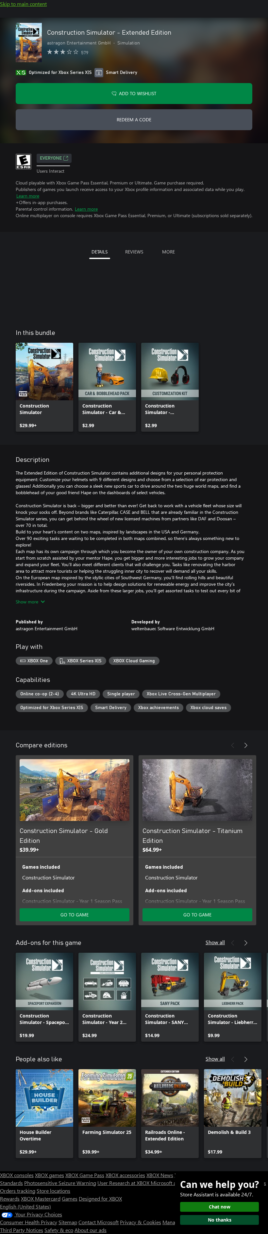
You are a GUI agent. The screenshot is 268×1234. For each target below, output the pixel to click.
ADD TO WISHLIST (137, 93)
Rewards (10, 1198)
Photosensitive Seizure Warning (60, 1182)
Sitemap (68, 1222)
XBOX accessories (125, 1175)
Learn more (27, 196)
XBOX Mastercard (40, 1198)
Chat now (219, 1207)
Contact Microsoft (98, 1222)
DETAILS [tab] (100, 252)
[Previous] (232, 745)
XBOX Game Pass (84, 1175)
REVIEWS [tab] (134, 252)
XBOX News (159, 1175)
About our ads (91, 1229)
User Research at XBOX (124, 1182)
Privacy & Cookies (140, 1222)
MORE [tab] (168, 252)
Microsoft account (171, 1182)
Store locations (53, 1190)
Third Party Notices (21, 1229)
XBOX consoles (17, 1175)
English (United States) (25, 1206)
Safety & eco (58, 1229)
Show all (215, 942)
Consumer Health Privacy (28, 1222)
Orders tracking (17, 1190)
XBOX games (49, 1175)
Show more (27, 602)
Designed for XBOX (100, 1198)
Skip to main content (23, 3)
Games (69, 1198)
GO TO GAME (74, 915)
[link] (44, 387)
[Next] (245, 745)
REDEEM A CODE (134, 119)
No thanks (219, 1220)
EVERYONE (51, 158)
